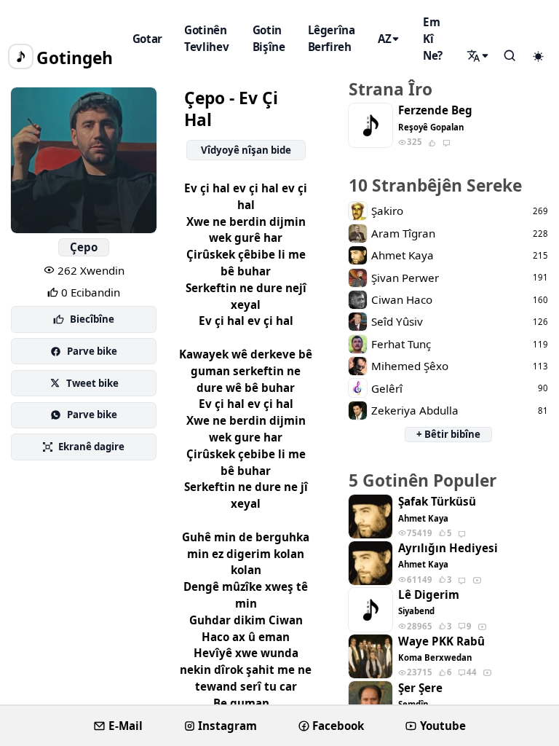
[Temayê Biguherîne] (538, 56)
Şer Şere (420, 688)
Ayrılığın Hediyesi (448, 548)
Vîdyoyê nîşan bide (246, 150)
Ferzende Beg (435, 110)
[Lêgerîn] (479, 56)
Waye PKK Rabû (441, 641)
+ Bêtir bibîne (448, 434)
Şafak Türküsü (437, 502)
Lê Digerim (428, 595)
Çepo (84, 247)
